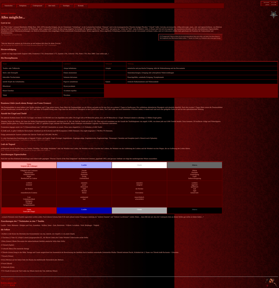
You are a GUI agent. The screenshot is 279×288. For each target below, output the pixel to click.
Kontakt (80, 6)
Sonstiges (66, 6)
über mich (51, 6)
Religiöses (22, 6)
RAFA (12, 285)
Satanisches (9, 6)
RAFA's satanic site (8, 283)
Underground (37, 6)
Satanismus (12, 13)
